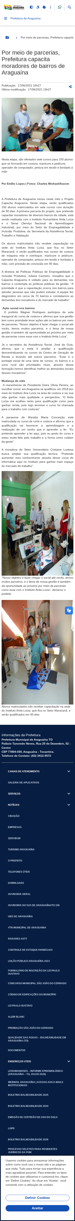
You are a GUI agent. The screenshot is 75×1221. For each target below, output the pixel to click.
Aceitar (37, 1208)
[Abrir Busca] (69, 7)
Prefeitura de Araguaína (25, 18)
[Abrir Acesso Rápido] (50, 7)
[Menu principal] (6, 18)
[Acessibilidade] (38, 7)
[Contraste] (31, 7)
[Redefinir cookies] (44, 7)
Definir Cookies (37, 1198)
